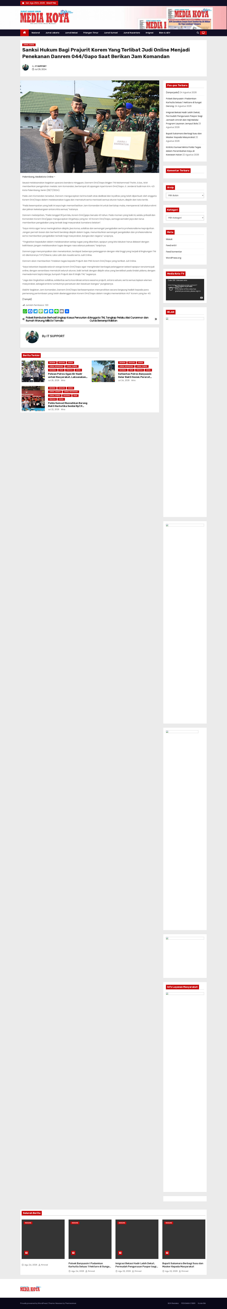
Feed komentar (174, 251)
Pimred (44, 1265)
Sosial (78, 370)
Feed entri (171, 245)
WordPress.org (173, 257)
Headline (62, 363)
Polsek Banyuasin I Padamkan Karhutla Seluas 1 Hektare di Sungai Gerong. (183, 102)
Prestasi (69, 370)
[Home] (24, 32)
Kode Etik (202, 1303)
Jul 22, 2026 (53, 409)
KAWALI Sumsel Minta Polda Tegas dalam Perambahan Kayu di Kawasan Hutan (183, 151)
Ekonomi (52, 363)
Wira (62, 380)
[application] (185, 289)
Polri (61, 370)
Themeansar (70, 1303)
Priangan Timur (90, 32)
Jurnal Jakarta (52, 32)
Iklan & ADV (164, 32)
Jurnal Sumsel (111, 32)
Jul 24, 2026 (124, 380)
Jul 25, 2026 (53, 380)
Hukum (70, 363)
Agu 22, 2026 (171, 1271)
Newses (58, 1303)
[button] (198, 32)
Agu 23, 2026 (124, 1271)
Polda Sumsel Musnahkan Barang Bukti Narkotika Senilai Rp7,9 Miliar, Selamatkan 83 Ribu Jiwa (67, 406)
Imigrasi (149, 32)
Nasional (36, 32)
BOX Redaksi (173, 1303)
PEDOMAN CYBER (188, 1303)
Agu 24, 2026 (31, 1265)
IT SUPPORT (41, 66)
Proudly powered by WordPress (34, 1303)
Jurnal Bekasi (71, 32)
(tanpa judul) (172, 92)
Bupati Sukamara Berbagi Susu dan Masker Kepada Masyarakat (182, 1265)
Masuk (169, 239)
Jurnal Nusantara (131, 32)
